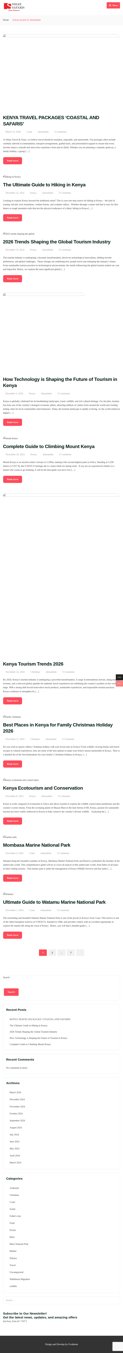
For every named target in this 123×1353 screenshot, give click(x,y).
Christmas (35, 672)
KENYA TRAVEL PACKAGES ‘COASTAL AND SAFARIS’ (40, 1019)
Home (6, 20)
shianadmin (43, 131)
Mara (12, 1237)
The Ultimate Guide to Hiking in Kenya (28, 1025)
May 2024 (14, 1148)
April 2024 (15, 1155)
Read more (12, 160)
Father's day (15, 1216)
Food (12, 1223)
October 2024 (16, 1113)
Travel (13, 1265)
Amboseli (14, 1188)
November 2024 (17, 1106)
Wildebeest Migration (20, 1279)
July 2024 (14, 1134)
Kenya (33, 193)
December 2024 (17, 1099)
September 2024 (17, 1120)
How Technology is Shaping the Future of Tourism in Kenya (38, 1038)
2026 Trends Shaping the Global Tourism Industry (33, 1032)
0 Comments (60, 131)
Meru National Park (19, 1244)
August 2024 (16, 1127)
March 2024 (15, 1162)
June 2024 (14, 1141)
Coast (29, 131)
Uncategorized (16, 1272)
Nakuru (13, 1258)
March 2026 (15, 1092)
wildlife (13, 1286)
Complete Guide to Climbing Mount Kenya (30, 1044)
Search (6, 977)
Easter (12, 1209)
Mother (13, 1251)
